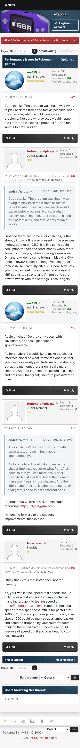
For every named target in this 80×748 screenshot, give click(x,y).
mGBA (34, 40)
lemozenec (34, 543)
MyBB (25, 732)
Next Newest (64, 659)
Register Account (62, 25)
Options (67, 59)
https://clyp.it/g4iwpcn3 (37, 506)
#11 (73, 97)
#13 (73, 327)
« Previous (20, 51)
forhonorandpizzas (40, 151)
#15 (73, 568)
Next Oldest (15, 659)
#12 (73, 176)
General (47, 40)
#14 (73, 428)
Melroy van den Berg (43, 737)
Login (62, 14)
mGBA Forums (17, 40)
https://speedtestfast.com (23, 606)
